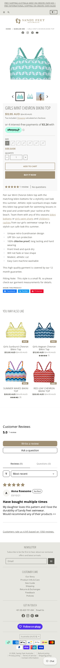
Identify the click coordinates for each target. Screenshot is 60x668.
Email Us (40, 610)
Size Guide (10, 149)
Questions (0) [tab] (44, 463)
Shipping (21, 118)
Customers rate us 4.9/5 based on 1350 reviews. (28, 531)
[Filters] (6, 474)
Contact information (30, 658)
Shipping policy (45, 655)
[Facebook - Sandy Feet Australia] (23, 32)
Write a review (30, 443)
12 (36, 143)
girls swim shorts (24, 218)
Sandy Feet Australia (24, 653)
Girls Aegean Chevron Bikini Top (44, 348)
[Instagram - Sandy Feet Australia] (27, 32)
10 (30, 143)
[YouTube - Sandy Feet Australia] (37, 32)
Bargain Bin (19, 29)
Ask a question (30, 450)
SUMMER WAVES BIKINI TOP (15, 390)
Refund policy (43, 653)
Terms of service (29, 655)
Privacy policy (14, 655)
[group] (20, 96)
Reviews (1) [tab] (16, 463)
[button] (12, 186)
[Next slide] (47, 96)
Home (8, 29)
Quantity (9, 153)
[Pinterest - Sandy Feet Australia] (32, 32)
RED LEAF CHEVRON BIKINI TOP (44, 390)
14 (43, 143)
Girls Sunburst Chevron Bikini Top (15, 348)
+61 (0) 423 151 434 (25, 610)
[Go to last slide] (13, 96)
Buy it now (30, 175)
